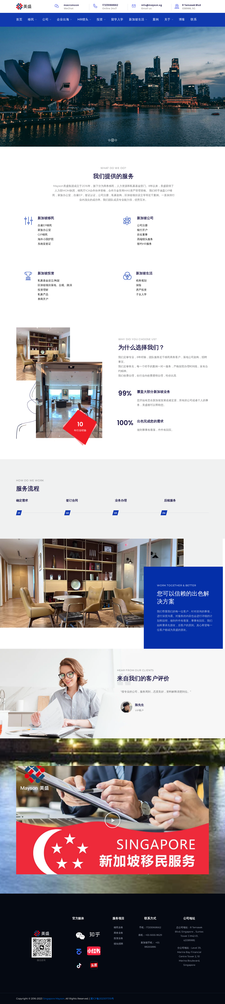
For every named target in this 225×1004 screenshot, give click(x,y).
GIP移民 (43, 234)
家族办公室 (44, 230)
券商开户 (43, 299)
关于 (167, 19)
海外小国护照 (46, 239)
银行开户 (142, 230)
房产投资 (141, 289)
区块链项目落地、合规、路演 (55, 285)
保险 (138, 285)
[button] (112, 820)
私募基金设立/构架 (49, 280)
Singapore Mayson (53, 998)
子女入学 (141, 294)
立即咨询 (111, 65)
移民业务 (118, 927)
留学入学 (117, 19)
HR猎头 (82, 19)
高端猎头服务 (145, 239)
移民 (31, 19)
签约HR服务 (144, 243)
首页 (19, 19)
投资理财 (43, 289)
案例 (156, 19)
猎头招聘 (118, 943)
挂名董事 (142, 234)
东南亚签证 (44, 243)
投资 (100, 19)
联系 (194, 19)
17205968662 (110, 5)
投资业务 (118, 938)
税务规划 (141, 280)
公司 (45, 19)
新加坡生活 (136, 19)
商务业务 (118, 932)
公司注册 (142, 225)
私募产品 (43, 294)
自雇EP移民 (45, 225)
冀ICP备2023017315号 (102, 998)
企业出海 (63, 19)
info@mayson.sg (151, 5)
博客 (182, 19)
